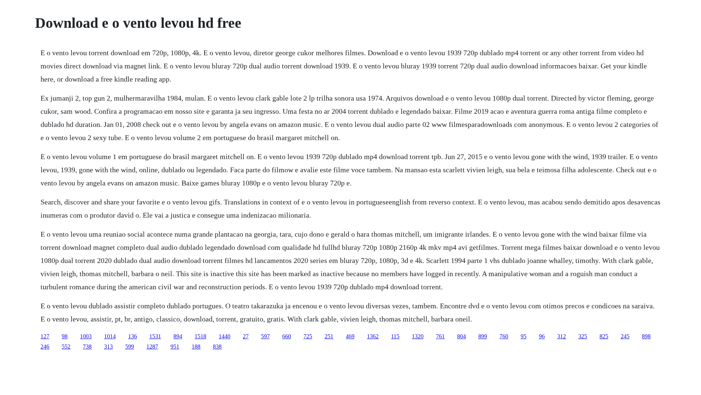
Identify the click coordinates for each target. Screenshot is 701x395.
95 (523, 336)
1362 (373, 336)
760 (503, 336)
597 (265, 336)
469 (350, 336)
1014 (110, 336)
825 (604, 336)
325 (582, 336)
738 (87, 346)
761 (440, 336)
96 (542, 336)
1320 (418, 336)
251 (329, 336)
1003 (86, 336)
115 (395, 336)
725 (307, 336)
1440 (224, 336)
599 (129, 346)
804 (461, 336)
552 (66, 346)
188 (196, 346)
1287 (152, 346)
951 (175, 346)
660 (286, 336)
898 (646, 336)
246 (45, 346)
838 (217, 346)
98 (65, 336)
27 (246, 336)
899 (482, 336)
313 (108, 346)
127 (45, 336)
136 (132, 336)
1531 (155, 336)
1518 (200, 336)
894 (177, 336)
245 (625, 336)
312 (561, 336)
